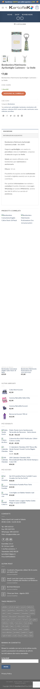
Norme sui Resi (20, 683)
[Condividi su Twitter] (11, 116)
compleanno (16, 613)
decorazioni (21, 616)
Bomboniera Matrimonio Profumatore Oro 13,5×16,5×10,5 (29, 370)
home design (28, 623)
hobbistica (5, 623)
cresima (32, 613)
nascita (15, 629)
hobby (12, 623)
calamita (32, 610)
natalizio (26, 629)
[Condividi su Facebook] (7, 116)
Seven (20, 635)
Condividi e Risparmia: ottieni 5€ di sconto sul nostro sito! (22, 571)
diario (28, 616)
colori (3, 613)
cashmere (4, 109)
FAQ (32, 681)
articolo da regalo (14, 607)
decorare (4, 616)
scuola (14, 635)
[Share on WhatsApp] (3, 116)
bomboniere (20, 610)
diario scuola (5, 619)
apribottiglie (15, 107)
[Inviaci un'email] (11, 539)
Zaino (31, 635)
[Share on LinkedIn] (22, 116)
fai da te (25, 619)
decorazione (12, 616)
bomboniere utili (31, 107)
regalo (30, 632)
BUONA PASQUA (13, 587)
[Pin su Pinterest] (18, 116)
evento (19, 619)
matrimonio (30, 109)
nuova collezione (7, 632)
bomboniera (22, 107)
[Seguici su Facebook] (3, 539)
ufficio (25, 635)
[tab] (20, 131)
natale (20, 629)
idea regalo (5, 626)
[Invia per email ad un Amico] (14, 116)
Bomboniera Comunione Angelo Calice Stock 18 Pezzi (9, 370)
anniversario (7, 107)
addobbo (4, 607)
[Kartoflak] (21, 8)
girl (30, 619)
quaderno (24, 632)
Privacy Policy (7, 673)
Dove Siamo (18, 681)
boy (27, 610)
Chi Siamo (9, 681)
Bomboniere (27, 14)
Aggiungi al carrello (14, 93)
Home (9, 14)
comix (9, 613)
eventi (19, 109)
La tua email (5, 658)
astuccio (23, 607)
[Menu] (3, 7)
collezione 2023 (12, 109)
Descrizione (7, 131)
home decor (18, 623)
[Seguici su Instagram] (7, 539)
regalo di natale (6, 635)
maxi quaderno (6, 629)
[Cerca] (6, 8)
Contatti (26, 681)
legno (12, 626)
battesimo (30, 607)
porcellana (11, 111)
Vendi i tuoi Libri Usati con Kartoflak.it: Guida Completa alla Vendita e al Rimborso (22, 579)
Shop (17, 14)
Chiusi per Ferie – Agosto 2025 (18, 593)
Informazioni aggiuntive (12, 135)
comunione (25, 613)
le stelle (24, 109)
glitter (35, 619)
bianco (4, 610)
